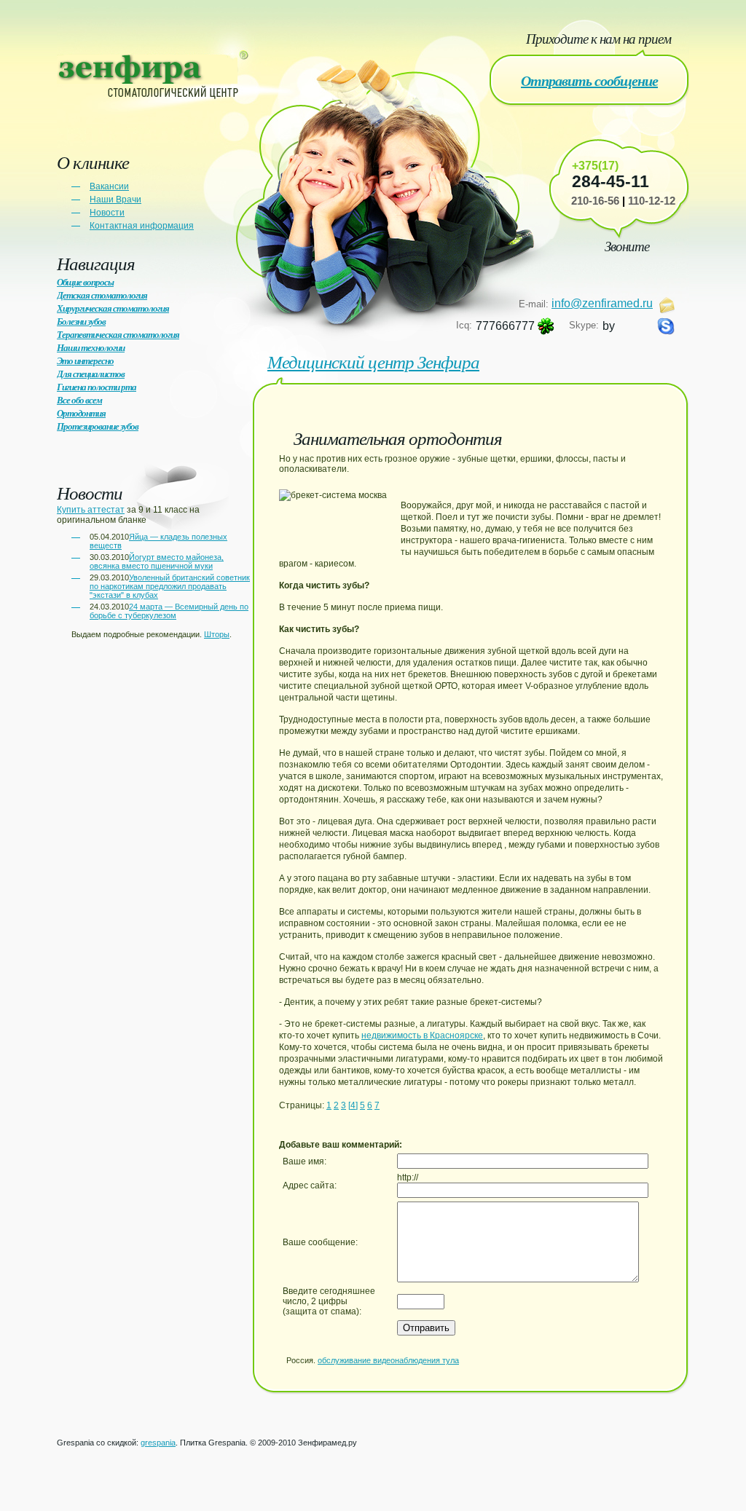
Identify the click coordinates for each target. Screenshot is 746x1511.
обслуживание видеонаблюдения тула (388, 1360)
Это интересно (85, 360)
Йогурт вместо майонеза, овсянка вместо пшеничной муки (157, 561)
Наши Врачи (115, 199)
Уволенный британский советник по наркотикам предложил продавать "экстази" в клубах (170, 586)
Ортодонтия (81, 412)
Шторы (216, 634)
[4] (353, 1105)
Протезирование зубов (97, 426)
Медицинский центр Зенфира (373, 361)
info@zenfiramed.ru (602, 303)
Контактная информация (142, 226)
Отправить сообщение (589, 80)
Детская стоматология (102, 294)
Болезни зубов (81, 321)
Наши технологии (91, 347)
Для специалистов (91, 373)
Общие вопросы (85, 281)
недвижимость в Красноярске (422, 1035)
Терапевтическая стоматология (118, 334)
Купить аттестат (91, 510)
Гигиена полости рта (96, 386)
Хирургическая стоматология (113, 308)
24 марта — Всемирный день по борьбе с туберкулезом (169, 611)
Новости (107, 213)
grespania (158, 1442)
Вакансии (109, 186)
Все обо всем (79, 399)
